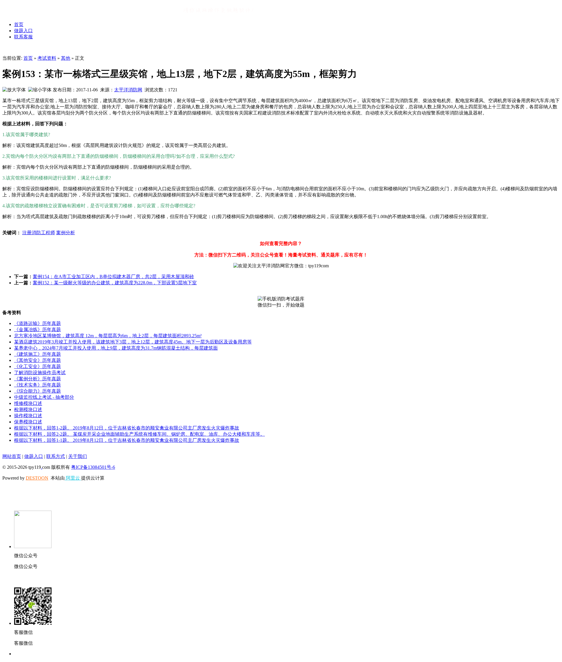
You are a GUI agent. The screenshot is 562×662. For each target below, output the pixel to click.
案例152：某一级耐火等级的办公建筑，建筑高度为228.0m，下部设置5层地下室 (115, 282)
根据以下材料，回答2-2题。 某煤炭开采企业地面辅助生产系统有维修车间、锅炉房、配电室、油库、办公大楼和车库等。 (139, 434)
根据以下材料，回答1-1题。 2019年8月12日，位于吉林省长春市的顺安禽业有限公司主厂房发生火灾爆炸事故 (126, 440)
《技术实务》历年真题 (37, 384)
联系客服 (23, 36)
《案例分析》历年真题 (37, 378)
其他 (65, 58)
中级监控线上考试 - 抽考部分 (44, 397)
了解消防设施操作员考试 (40, 372)
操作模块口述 (28, 415)
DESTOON (37, 477)
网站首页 (11, 456)
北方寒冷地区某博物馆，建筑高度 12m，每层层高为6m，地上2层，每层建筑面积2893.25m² (108, 335)
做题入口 (23, 30)
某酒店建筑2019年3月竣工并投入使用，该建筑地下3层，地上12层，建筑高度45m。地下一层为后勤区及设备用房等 (133, 341)
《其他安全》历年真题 (37, 360)
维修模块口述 (28, 403)
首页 (18, 24)
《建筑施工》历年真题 (37, 354)
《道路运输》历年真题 (37, 323)
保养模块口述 (28, 421)
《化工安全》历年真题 (37, 366)
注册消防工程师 (38, 232)
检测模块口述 (28, 409)
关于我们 (77, 456)
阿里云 (73, 477)
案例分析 (65, 232)
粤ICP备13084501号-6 (93, 467)
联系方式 (55, 456)
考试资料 (46, 58)
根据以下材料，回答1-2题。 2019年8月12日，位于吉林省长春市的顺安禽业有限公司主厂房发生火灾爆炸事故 (126, 427)
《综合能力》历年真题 (37, 391)
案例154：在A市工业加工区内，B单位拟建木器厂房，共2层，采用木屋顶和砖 (113, 276)
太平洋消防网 (128, 89)
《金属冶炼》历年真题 (37, 329)
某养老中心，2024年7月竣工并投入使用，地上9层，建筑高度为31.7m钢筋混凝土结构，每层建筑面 (116, 347)
